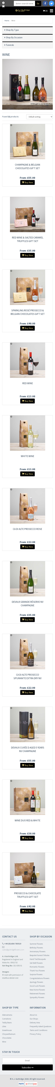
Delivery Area (35, 1022)
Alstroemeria (7, 1015)
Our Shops (34, 1019)
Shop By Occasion (14, 37)
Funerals (10, 45)
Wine (4, 1041)
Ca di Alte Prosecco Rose (27, 529)
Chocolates (6, 1038)
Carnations (6, 1019)
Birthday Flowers (36, 947)
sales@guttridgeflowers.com (13, 949)
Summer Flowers (36, 944)
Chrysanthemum (8, 1034)
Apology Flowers (36, 982)
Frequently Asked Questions (40, 1026)
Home (7, 20)
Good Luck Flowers (37, 986)
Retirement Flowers (37, 993)
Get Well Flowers (36, 963)
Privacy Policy (35, 1034)
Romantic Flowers (37, 967)
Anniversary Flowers (37, 951)
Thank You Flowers (37, 970)
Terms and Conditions (38, 1030)
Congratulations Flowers (39, 978)
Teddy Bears (7, 1022)
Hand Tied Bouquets (38, 959)
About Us (33, 1015)
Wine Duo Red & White (27, 820)
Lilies (4, 1026)
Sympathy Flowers (37, 997)
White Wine (27, 456)
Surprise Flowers (36, 974)
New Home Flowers (37, 990)
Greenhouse (7, 1030)
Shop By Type (12, 30)
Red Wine (27, 383)
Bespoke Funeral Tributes (39, 955)
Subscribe (26, 1067)
